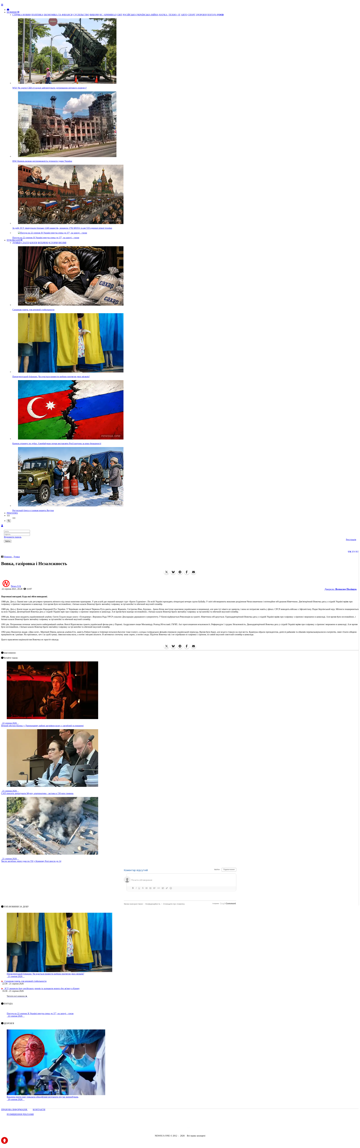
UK (349, 551)
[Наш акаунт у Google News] (186, 1128)
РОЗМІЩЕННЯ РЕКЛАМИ (20, 1114)
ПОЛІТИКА (37, 15)
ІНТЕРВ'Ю (43, 242)
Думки (16, 557)
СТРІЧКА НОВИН (21, 15)
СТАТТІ (25, 242)
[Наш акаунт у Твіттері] (158, 1128)
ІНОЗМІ (62, 242)
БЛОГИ (33, 242)
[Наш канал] (195, 1128)
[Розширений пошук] (9, 520)
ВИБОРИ (94, 15)
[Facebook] (187, 572)
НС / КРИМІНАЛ (107, 15)
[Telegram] (180, 572)
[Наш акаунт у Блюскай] (165, 1128)
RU (357, 551)
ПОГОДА (212, 15)
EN (353, 551)
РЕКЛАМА (12, 513)
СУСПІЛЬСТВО (81, 15)
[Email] (193, 572)
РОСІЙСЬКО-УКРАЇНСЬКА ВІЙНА (140, 15)
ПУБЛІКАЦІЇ (13, 240)
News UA (16, 586)
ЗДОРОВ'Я (201, 15)
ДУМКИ (16, 242)
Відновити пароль (12, 537)
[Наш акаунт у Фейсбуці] (172, 1128)
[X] (166, 572)
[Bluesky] (173, 572)
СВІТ (119, 15)
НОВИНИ (12, 12)
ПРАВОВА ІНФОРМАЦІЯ (14, 1109)
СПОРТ (191, 15)
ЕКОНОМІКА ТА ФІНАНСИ (58, 15)
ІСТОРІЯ (53, 242)
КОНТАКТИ (39, 1109)
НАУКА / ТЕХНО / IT (169, 15)
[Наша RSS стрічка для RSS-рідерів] (202, 1128)
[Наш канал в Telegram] (178, 1128)
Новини (8, 557)
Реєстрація (351, 539)
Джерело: (341, 589)
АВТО (184, 15)
